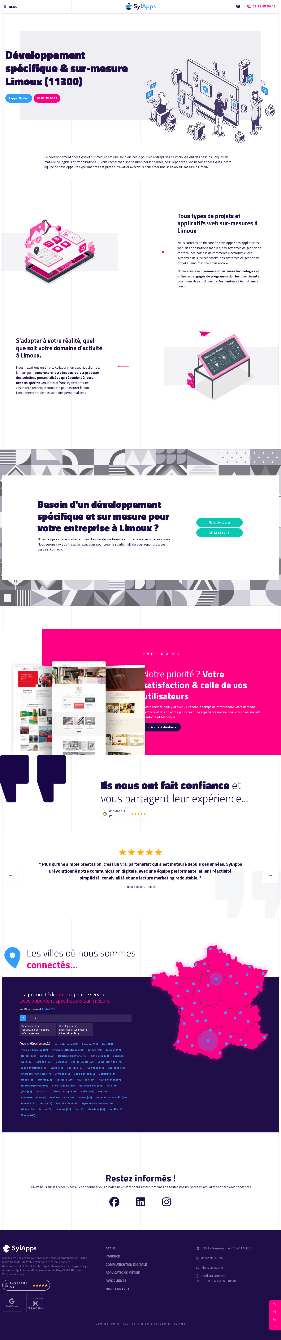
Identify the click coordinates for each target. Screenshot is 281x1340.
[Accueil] (140, 5)
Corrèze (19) (62, 1074)
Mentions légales (107, 1324)
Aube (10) (57, 1068)
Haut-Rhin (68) (85, 1079)
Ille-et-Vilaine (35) (63, 1085)
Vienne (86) (28, 1115)
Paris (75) (46, 1103)
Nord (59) (61, 1062)
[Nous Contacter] (238, 6)
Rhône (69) (27, 1109)
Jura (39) (26, 1091)
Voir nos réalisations (162, 727)
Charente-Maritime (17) (36, 1074)
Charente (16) (116, 1068)
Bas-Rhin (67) (75, 1068)
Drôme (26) (45, 1079)
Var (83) (79, 1109)
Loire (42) (41, 1091)
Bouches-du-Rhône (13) (72, 1056)
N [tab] (35, 1018)
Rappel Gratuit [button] (19, 98)
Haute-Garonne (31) (66, 1044)
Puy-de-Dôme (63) (67, 1103)
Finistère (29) (64, 1079)
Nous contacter (219, 522)
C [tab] (23, 1018)
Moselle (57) (28, 1103)
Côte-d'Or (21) (100, 1056)
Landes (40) (47, 1056)
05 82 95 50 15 (47, 98)
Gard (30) (118, 1056)
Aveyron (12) (113, 1050)
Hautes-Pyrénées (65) (34, 1085)
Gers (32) (26, 1062)
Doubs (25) (27, 1079)
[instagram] (167, 1201)
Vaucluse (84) (96, 1109)
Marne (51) (85, 1097)
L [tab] (29, 1018)
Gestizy (165, 1324)
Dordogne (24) (107, 1074)
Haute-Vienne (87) (109, 1079)
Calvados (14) (95, 1068)
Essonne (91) (90, 1044)
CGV (126, 1324)
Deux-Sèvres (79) (84, 1074)
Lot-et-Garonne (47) (33, 1097)
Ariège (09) (95, 1050)
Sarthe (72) (45, 1109)
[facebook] (114, 1201)
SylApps (180, 1324)
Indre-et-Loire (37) (90, 1085)
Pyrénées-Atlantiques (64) (68, 1050)
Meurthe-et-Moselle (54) (111, 1097)
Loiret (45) (87, 1091)
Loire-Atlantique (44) (64, 1091)
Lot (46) (102, 1091)
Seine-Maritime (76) (109, 1062)
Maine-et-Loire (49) (62, 1097)
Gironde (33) (43, 1062)
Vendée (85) (116, 1109)
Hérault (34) (28, 1056)
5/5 (110, 816)
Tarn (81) (107, 1044)
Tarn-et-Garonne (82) (34, 1050)
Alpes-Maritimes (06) (34, 1068)
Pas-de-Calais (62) (82, 1062)
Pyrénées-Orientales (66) (97, 1103)
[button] (275, 1303)
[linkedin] (141, 1201)
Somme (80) (63, 1109)
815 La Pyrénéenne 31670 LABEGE (227, 1248)
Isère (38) (111, 1085)
